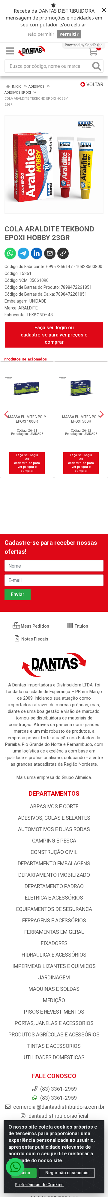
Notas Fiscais (34, 639)
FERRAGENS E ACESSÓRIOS (54, 921)
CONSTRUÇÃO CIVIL (54, 852)
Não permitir (41, 34)
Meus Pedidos (34, 626)
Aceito (24, 1172)
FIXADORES (54, 943)
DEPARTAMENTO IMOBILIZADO (54, 875)
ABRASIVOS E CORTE (54, 807)
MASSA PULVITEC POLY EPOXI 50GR (81, 419)
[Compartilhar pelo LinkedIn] (36, 253)
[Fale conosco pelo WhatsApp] (15, 1167)
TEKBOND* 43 (39, 314)
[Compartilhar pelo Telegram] (23, 253)
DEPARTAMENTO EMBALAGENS (54, 864)
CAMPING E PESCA (54, 841)
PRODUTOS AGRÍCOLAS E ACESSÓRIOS (54, 1035)
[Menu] (9, 51)
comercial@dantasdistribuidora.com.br (58, 1107)
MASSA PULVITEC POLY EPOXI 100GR (27, 419)
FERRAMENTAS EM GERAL (54, 932)
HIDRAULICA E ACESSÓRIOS (54, 955)
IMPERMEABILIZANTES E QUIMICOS (54, 966)
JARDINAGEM (54, 978)
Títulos (81, 626)
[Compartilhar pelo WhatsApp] (10, 253)
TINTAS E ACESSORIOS (54, 1046)
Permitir (69, 34)
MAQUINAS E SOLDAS (54, 989)
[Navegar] (6, 414)
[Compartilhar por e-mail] (50, 253)
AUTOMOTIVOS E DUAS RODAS (54, 829)
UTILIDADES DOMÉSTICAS (54, 1057)
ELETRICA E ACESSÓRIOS (54, 898)
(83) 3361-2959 (58, 1098)
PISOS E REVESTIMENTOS (54, 1012)
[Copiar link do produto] (63, 253)
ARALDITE (28, 308)
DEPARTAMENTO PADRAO (54, 886)
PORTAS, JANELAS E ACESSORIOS (54, 1023)
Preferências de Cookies (39, 1184)
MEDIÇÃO (54, 1000)
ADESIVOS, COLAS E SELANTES (54, 818)
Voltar (94, 84)
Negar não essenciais (66, 1172)
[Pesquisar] (96, 66)
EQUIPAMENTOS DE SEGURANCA (54, 909)
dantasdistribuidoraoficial (57, 1116)
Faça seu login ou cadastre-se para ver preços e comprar (54, 335)
